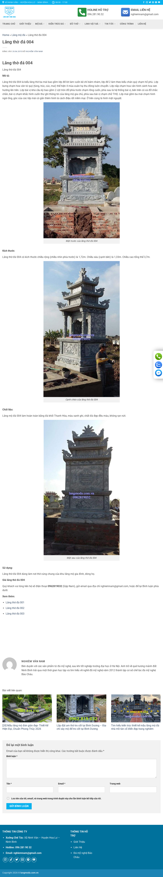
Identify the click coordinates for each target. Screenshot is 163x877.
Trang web (115, 783)
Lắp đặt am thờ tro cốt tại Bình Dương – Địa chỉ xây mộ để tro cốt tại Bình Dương (81, 727)
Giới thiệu (25, 23)
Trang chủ (8, 23)
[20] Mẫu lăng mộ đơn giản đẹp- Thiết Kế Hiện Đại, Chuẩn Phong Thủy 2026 (25, 727)
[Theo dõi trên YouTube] (159, 2)
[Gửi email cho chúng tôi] (153, 2)
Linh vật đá (91, 23)
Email (61, 783)
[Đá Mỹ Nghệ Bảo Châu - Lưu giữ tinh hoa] (31, 12)
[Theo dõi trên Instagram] (147, 2)
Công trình (127, 23)
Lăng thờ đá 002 (15, 608)
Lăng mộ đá (18, 35)
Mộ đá (38, 23)
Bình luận (11, 756)
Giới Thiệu (79, 841)
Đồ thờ (74, 23)
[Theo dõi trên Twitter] (150, 2)
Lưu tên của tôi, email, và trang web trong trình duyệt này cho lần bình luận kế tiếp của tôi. (56, 798)
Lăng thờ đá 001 (15, 602)
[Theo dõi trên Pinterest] (156, 2)
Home (5, 35)
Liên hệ (142, 23)
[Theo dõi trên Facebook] (144, 2)
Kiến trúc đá (56, 23)
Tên (9, 783)
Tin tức (109, 23)
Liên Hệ (78, 847)
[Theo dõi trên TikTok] (11, 859)
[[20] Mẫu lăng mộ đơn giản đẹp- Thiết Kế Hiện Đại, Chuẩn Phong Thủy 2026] (27, 708)
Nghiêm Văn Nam (34, 51)
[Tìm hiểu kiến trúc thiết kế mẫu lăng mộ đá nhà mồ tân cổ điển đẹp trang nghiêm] (136, 708)
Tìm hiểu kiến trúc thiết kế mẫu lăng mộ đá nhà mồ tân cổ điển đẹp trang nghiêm (135, 727)
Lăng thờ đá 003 (15, 613)
